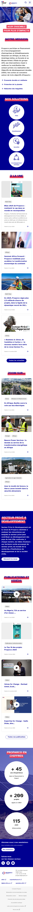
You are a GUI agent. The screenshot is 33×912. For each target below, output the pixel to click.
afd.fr (2, 879)
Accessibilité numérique (16, 902)
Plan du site (15, 909)
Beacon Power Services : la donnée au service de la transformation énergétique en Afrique (15, 444)
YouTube (13, 863)
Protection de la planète (13, 84)
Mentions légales (23, 895)
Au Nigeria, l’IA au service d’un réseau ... (15, 612)
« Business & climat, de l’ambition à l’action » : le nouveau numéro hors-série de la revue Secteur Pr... (15, 343)
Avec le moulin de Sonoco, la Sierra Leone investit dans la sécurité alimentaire (16, 488)
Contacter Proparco (16, 888)
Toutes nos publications (16, 737)
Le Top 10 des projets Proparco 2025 (13, 648)
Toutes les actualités (16, 360)
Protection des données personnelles (16, 899)
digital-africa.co (5, 883)
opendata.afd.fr (20, 883)
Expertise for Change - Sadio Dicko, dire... (16, 722)
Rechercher (25, 2)
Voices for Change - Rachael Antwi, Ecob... (15, 685)
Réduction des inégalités (13, 89)
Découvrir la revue (10, 559)
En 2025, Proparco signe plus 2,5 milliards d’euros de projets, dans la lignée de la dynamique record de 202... (16, 301)
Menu (30, 2)
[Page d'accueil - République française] (13, 3)
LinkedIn (8, 863)
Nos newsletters (8, 849)
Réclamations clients (11, 895)
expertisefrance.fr (15, 879)
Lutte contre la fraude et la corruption (15, 906)
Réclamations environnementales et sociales (16, 892)
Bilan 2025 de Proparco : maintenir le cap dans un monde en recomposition (14, 208)
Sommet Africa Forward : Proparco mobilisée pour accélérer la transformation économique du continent (15, 260)
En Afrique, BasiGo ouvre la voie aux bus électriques (15, 404)
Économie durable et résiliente (15, 80)
